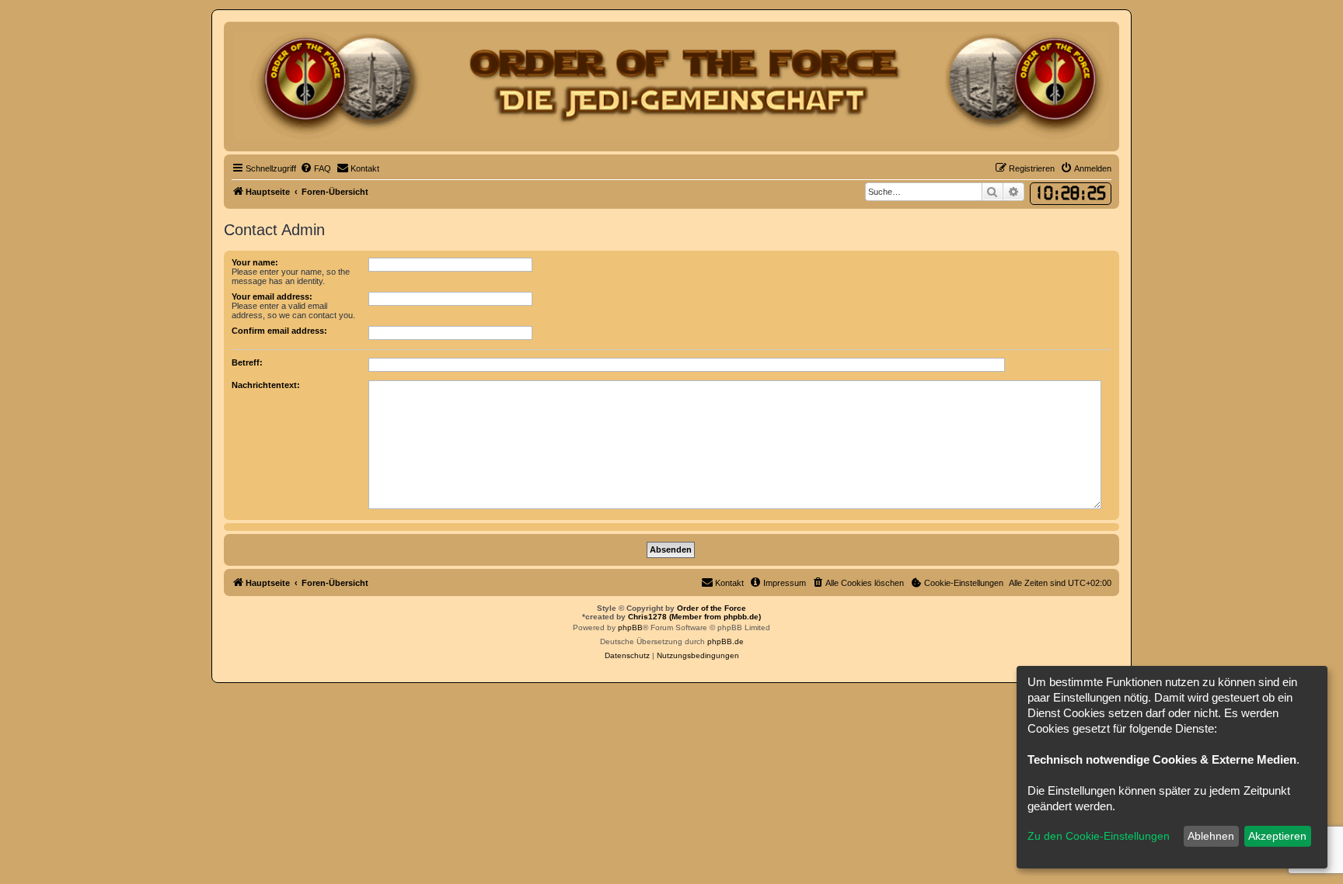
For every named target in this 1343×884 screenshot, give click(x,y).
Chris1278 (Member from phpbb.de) (694, 616)
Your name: (255, 262)
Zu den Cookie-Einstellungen (1098, 836)
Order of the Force (711, 608)
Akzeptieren (1277, 836)
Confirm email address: (279, 330)
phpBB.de (725, 641)
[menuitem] (315, 168)
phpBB (630, 627)
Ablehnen (1211, 836)
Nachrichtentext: (266, 385)
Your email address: (272, 296)
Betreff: (247, 362)
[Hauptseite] (671, 86)
